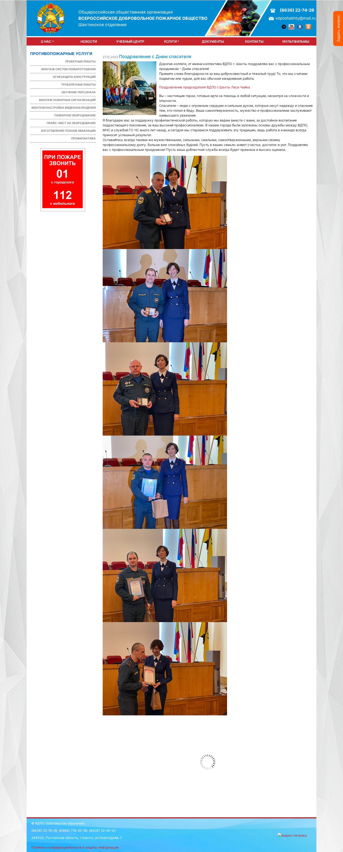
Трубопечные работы (78, 84)
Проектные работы (80, 61)
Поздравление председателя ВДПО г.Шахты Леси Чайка (204, 87)
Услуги (170, 41)
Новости (88, 41)
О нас (46, 41)
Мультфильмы (295, 41)
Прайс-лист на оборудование (71, 123)
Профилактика (83, 138)
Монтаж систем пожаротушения (68, 69)
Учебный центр (130, 41)
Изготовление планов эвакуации (68, 130)
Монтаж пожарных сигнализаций (67, 100)
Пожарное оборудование (75, 115)
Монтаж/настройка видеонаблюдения (64, 107)
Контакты (254, 41)
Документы (213, 41)
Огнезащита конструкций (74, 77)
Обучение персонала (78, 92)
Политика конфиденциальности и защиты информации (75, 847)
